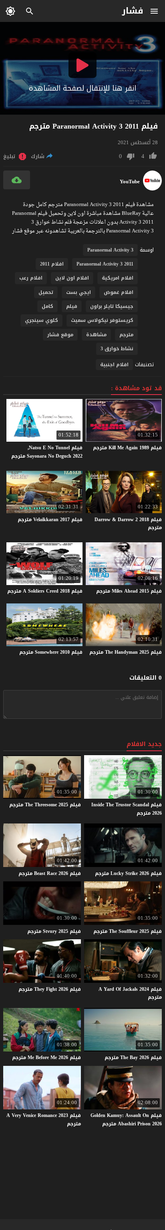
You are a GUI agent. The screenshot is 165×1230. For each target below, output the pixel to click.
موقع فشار (60, 334)
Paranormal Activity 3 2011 (104, 264)
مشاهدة (96, 334)
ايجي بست (78, 292)
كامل (47, 306)
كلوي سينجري (41, 320)
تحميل (45, 292)
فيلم (71, 306)
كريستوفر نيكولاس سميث (102, 320)
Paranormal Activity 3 (110, 250)
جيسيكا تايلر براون (111, 306)
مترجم (126, 334)
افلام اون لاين (72, 278)
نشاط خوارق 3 (117, 348)
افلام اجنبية (114, 364)
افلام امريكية (117, 278)
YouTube (130, 182)
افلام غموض (118, 292)
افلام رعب (30, 278)
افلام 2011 (52, 264)
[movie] (152, 189)
